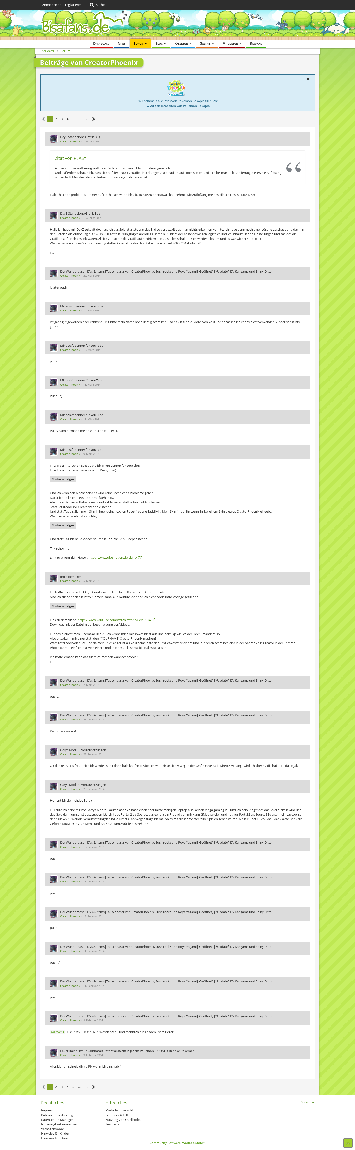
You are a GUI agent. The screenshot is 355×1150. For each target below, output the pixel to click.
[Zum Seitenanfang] (348, 1143)
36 (86, 119)
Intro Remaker (70, 576)
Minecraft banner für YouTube (81, 306)
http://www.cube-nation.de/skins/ (112, 557)
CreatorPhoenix (70, 141)
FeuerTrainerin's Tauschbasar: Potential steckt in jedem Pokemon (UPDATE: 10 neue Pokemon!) (128, 1051)
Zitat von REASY (70, 158)
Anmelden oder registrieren (62, 4)
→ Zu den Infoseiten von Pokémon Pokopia (178, 106)
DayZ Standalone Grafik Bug (80, 137)
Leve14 (59, 1032)
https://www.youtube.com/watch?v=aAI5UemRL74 (114, 620)
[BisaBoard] (177, 25)
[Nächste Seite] (93, 119)
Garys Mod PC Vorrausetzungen (83, 750)
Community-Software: (177, 1143)
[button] (308, 79)
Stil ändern (308, 1102)
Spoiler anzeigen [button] (63, 479)
